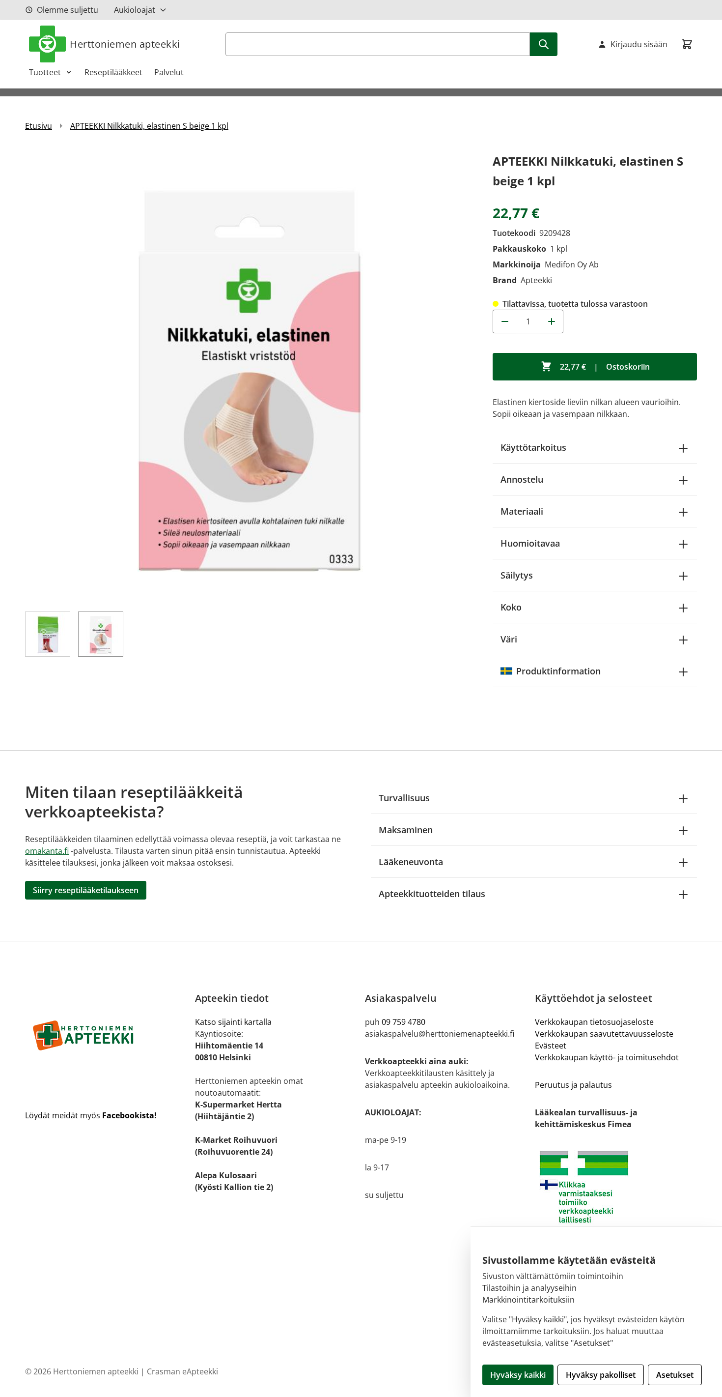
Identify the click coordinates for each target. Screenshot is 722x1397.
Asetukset (675, 1374)
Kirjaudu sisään (639, 44)
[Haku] (543, 44)
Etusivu (38, 125)
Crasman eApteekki (182, 1371)
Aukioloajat (134, 9)
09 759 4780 (403, 1022)
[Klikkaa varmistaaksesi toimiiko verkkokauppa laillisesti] (616, 1187)
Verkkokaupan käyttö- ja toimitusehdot (607, 1057)
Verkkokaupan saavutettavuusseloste (604, 1033)
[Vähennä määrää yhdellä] (504, 321)
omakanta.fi (47, 850)
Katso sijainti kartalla (233, 1022)
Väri (508, 639)
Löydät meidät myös (91, 1115)
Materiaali (521, 511)
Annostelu (521, 479)
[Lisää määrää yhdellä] (551, 321)
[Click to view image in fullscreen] (249, 375)
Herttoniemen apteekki (125, 44)
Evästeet (550, 1045)
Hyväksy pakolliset (601, 1374)
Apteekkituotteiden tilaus (432, 894)
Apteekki (536, 280)
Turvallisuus (404, 798)
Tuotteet (45, 72)
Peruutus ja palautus (573, 1084)
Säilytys (516, 575)
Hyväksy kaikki (518, 1374)
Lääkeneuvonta (411, 862)
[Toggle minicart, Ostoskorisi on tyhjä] (687, 44)
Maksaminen (406, 830)
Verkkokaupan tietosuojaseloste (594, 1022)
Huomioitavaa (530, 543)
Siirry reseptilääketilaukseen (86, 890)
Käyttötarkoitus (533, 447)
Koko (511, 607)
